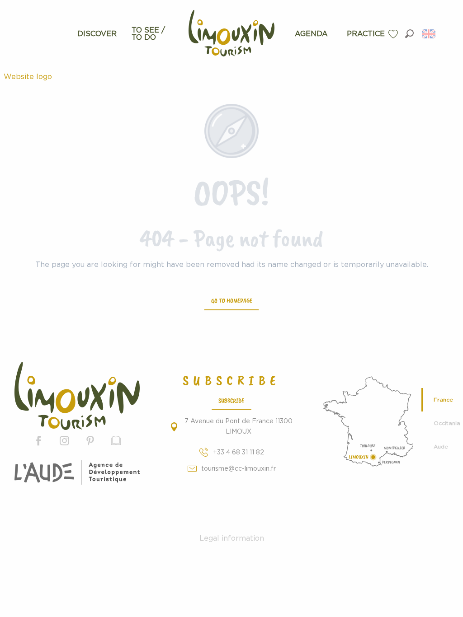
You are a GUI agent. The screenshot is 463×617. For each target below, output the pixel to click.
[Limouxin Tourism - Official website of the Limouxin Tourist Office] (77, 396)
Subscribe (231, 400)
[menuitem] (97, 33)
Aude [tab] (441, 446)
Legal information (231, 538)
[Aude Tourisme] (77, 472)
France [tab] (443, 399)
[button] (409, 34)
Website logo (28, 76)
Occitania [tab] (445, 423)
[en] (429, 34)
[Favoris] (394, 34)
